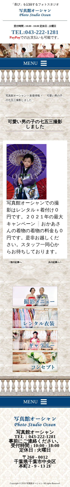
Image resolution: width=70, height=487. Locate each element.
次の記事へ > (54, 262)
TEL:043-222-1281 (35, 32)
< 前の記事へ (15, 262)
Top (66, 482)
